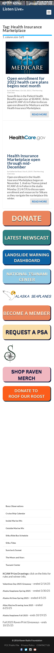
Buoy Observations (14, 506)
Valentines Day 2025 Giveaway (17, 584)
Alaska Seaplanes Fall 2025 (15, 615)
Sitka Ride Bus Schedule (17, 535)
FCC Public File (11, 645)
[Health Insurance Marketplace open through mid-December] (27, 137)
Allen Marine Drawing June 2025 (18, 605)
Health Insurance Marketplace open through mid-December (23, 161)
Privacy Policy (27, 645)
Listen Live (12, 9)
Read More (39, 114)
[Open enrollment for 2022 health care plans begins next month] (27, 58)
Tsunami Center (13, 565)
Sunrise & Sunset (13, 550)
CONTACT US (43, 645)
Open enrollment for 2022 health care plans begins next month (27, 82)
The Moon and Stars (15, 557)
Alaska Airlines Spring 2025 (16, 598)
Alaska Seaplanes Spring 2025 (17, 591)
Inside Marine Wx (14, 520)
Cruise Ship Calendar (15, 513)
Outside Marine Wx (15, 528)
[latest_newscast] (27, 244)
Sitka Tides (11, 543)
